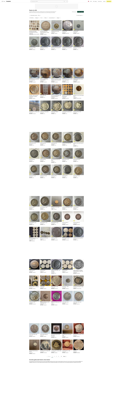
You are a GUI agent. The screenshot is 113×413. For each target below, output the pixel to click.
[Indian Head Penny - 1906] (67, 345)
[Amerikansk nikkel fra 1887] (78, 106)
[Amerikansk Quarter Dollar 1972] (67, 41)
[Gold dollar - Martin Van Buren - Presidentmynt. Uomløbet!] (34, 89)
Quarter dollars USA (43, 95)
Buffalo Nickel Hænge (54, 111)
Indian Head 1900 (53, 175)
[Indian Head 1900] (56, 170)
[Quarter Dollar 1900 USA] (45, 328)
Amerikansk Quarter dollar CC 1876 (78, 334)
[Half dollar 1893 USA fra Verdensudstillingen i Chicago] (45, 25)
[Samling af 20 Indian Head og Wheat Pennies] (67, 89)
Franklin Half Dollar (32, 270)
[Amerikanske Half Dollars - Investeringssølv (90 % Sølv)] (34, 25)
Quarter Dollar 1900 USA (43, 334)
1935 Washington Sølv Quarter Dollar (66, 335)
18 (61, 356)
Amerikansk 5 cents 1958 (77, 47)
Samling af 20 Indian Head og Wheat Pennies (66, 96)
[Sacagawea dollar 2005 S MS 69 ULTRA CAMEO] (78, 73)
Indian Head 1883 (31, 207)
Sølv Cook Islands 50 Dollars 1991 (45, 350)
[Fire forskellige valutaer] (67, 232)
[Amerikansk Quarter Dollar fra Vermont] (34, 345)
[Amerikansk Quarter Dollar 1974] (56, 41)
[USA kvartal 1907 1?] (67, 216)
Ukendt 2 (74, 350)
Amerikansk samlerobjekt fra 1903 (78, 286)
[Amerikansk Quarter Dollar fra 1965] (34, 106)
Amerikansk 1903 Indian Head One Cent (78, 143)
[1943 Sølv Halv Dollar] (34, 41)
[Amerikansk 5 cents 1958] (78, 41)
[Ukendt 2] (78, 345)
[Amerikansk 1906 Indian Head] (67, 137)
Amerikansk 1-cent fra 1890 (55, 207)
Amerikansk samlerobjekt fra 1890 (67, 207)
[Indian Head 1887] (78, 201)
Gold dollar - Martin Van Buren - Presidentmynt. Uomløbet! (33, 96)
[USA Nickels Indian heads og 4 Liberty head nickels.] (34, 232)
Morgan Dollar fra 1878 (54, 286)
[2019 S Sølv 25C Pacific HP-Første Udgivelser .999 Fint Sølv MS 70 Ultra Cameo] (56, 73)
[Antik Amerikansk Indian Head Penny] (56, 153)
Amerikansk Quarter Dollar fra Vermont (33, 351)
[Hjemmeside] (8, 1)
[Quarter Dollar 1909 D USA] (78, 296)
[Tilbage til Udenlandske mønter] (29, 15)
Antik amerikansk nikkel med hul (66, 111)
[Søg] (64, 1)
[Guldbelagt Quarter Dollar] (56, 25)
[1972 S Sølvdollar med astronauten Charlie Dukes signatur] (67, 73)
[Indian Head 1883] (34, 201)
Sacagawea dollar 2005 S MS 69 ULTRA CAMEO (78, 79)
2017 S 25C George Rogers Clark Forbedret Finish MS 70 (56, 96)
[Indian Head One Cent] (34, 137)
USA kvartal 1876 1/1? (76, 222)
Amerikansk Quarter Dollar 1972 (67, 47)
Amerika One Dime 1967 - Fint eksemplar (55, 271)
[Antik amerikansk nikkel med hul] (67, 106)
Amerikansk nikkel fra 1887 (77, 111)
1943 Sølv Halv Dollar (32, 47)
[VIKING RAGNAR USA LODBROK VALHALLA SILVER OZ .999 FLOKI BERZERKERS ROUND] (78, 264)
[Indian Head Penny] (45, 137)
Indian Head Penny (43, 143)
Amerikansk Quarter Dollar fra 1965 (34, 111)
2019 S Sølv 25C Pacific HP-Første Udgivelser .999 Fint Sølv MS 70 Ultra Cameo (56, 80)
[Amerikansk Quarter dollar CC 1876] (78, 328)
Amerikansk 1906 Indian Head (66, 143)
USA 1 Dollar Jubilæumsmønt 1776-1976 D (56, 302)
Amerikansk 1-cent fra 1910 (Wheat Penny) (78, 96)
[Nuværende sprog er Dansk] (88, 1)
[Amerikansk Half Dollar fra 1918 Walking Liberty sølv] (45, 296)
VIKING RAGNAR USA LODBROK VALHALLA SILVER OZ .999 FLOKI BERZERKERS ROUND (78, 271)
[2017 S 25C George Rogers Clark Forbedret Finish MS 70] (56, 89)
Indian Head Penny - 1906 (66, 350)
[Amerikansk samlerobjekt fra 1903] (78, 280)
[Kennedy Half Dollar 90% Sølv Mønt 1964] (56, 328)
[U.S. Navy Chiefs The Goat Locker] (56, 345)
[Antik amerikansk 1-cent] (45, 201)
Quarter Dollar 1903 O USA (33, 334)
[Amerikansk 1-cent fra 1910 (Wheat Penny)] (78, 89)
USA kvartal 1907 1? (65, 222)
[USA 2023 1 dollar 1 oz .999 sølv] (34, 280)
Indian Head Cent (64, 175)
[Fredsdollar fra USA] (34, 296)
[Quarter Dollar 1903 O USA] (34, 328)
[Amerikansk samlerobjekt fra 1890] (67, 201)
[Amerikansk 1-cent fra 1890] (56, 201)
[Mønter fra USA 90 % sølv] (45, 232)
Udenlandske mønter (33, 15)
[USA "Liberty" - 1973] (67, 280)
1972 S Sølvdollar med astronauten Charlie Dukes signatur (67, 79)
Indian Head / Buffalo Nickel (44, 111)
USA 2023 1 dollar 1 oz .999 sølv (34, 286)
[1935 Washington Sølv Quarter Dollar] (67, 328)
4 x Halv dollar (42, 286)
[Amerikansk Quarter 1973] (45, 41)
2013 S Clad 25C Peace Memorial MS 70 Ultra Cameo (34, 79)
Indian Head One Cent (32, 143)
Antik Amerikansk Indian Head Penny (55, 160)
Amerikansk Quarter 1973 (44, 47)
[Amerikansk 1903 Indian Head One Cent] (78, 137)
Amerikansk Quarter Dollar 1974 (56, 47)
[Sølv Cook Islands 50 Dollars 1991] (45, 345)
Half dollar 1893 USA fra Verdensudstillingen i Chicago (44, 32)
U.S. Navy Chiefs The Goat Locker (56, 350)
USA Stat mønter (42, 270)
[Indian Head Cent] (67, 170)
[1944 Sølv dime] (78, 25)
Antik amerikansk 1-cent (43, 207)
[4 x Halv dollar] (45, 280)
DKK (91, 1)
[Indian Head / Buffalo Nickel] (45, 106)
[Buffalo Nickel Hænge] (56, 106)
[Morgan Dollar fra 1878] (56, 280)
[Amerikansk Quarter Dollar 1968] (78, 232)
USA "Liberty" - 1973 (65, 286)
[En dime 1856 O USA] (67, 296)
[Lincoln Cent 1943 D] (56, 232)
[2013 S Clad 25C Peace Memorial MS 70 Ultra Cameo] (34, 73)
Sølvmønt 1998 (64, 31)
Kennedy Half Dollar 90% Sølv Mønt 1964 (55, 335)
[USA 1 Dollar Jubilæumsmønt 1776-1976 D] (56, 296)
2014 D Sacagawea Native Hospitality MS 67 (44, 79)
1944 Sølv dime (75, 31)
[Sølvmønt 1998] (67, 25)
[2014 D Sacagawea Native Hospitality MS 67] (45, 73)
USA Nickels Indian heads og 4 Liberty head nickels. (33, 238)
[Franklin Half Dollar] (34, 264)
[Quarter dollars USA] (45, 89)
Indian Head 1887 (76, 207)
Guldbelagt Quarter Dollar (55, 31)
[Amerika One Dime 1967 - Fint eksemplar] (56, 264)
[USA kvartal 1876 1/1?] (78, 216)
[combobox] (48, 1)
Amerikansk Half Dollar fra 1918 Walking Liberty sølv (44, 302)
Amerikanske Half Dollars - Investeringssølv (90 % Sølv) (33, 32)
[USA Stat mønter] (45, 264)
